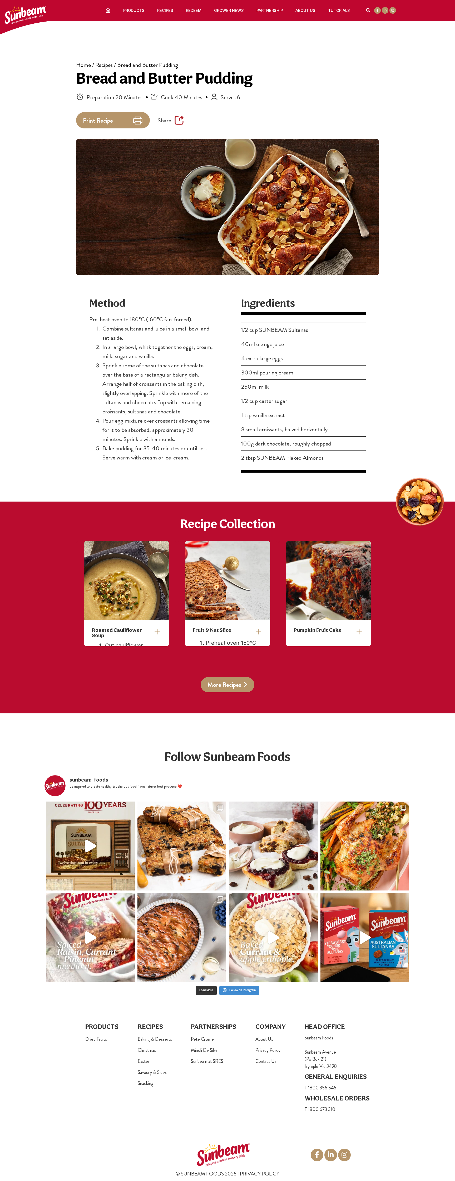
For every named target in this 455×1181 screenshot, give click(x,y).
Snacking (146, 1083)
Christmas (147, 1050)
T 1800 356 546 (320, 1087)
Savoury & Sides (152, 1072)
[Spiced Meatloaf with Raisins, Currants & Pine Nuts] (90, 937)
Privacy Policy (267, 1050)
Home (83, 65)
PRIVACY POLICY (259, 1174)
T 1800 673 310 (320, 1109)
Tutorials (339, 11)
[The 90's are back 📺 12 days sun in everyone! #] (90, 846)
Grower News (229, 11)
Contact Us (265, 1061)
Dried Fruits (96, 1039)
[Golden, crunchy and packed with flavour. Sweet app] (273, 937)
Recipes (165, 11)
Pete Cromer (203, 1039)
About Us (305, 11)
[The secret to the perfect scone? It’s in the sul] (273, 846)
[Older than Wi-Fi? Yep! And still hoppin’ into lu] (364, 937)
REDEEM (193, 11)
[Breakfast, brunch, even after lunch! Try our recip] (181, 846)
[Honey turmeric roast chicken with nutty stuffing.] (364, 846)
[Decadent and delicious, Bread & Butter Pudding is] (181, 937)
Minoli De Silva (204, 1050)
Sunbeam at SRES (207, 1061)
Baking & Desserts (155, 1039)
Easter (144, 1061)
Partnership (269, 11)
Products (134, 11)
